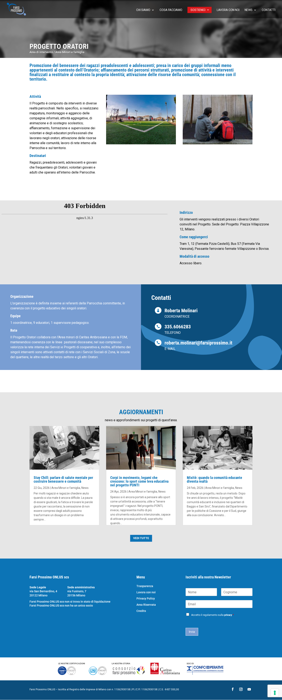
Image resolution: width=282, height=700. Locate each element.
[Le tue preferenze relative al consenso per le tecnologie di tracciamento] (275, 693)
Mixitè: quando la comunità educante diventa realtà (214, 479)
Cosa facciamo (171, 10)
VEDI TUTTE (141, 538)
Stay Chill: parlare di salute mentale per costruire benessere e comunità (63, 479)
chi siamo (143, 10)
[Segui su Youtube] (249, 689)
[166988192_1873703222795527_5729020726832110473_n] (217, 144)
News (248, 10)
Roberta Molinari (181, 311)
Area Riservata (146, 604)
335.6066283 (178, 327)
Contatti (268, 10)
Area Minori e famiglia (69, 52)
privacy (228, 615)
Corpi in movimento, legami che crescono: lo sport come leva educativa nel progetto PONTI (139, 481)
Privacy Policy (145, 598)
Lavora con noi (228, 10)
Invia (192, 631)
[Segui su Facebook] (232, 689)
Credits (141, 611)
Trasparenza (144, 586)
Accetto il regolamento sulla (212, 615)
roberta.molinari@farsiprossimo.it (198, 343)
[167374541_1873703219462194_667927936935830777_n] (141, 144)
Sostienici (198, 10)
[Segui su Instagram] (241, 689)
